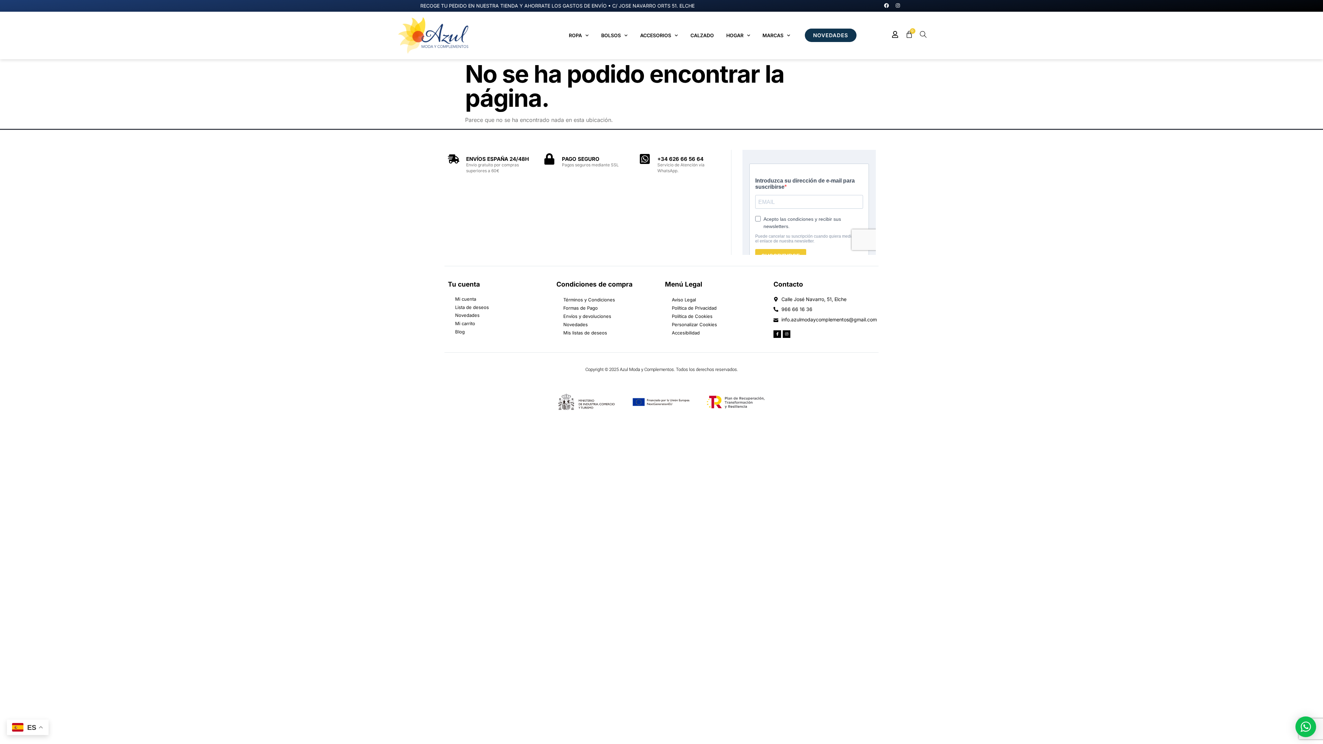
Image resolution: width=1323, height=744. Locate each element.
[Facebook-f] (777, 334)
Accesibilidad (686, 332)
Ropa (575, 35)
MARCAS (772, 35)
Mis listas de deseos (585, 332)
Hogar (734, 35)
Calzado (702, 35)
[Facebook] (886, 5)
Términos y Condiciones (589, 299)
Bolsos (611, 35)
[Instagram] (898, 5)
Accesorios (655, 35)
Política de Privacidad (694, 308)
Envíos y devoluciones (587, 316)
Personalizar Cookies (694, 324)
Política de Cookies (692, 316)
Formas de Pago (580, 308)
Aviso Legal (684, 299)
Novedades (575, 324)
